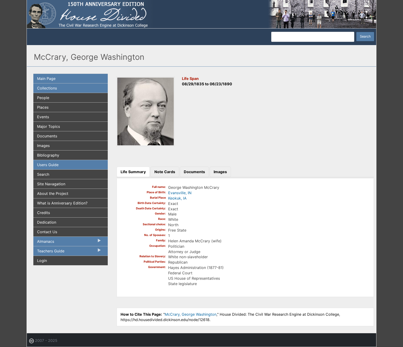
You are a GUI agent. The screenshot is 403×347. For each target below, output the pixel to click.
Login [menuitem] (42, 260)
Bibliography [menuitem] (48, 155)
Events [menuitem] (43, 116)
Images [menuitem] (43, 145)
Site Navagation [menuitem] (51, 184)
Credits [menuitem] (43, 212)
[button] (145, 144)
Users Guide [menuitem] (48, 164)
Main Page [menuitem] (46, 78)
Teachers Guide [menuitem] (48, 252)
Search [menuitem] (43, 174)
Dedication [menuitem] (46, 222)
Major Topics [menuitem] (48, 126)
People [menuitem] (43, 97)
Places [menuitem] (43, 107)
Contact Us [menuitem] (47, 231)
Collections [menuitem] (47, 88)
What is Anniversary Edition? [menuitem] (62, 203)
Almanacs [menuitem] (43, 242)
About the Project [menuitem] (52, 193)
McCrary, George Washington (190, 314)
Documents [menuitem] (47, 136)
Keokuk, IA (177, 198)
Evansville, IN (179, 192)
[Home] (201, 13)
